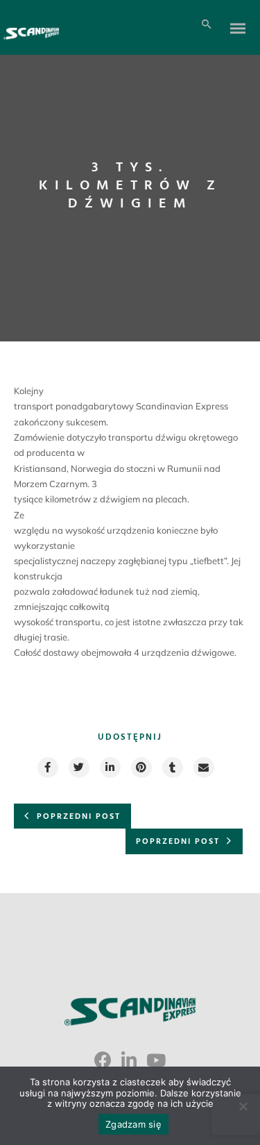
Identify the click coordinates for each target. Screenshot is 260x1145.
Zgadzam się (133, 1124)
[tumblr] (172, 767)
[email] (203, 767)
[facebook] (47, 767)
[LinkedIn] (128, 1065)
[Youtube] (156, 1065)
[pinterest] (140, 767)
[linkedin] (109, 767)
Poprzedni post (79, 817)
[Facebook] (102, 1065)
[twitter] (78, 767)
